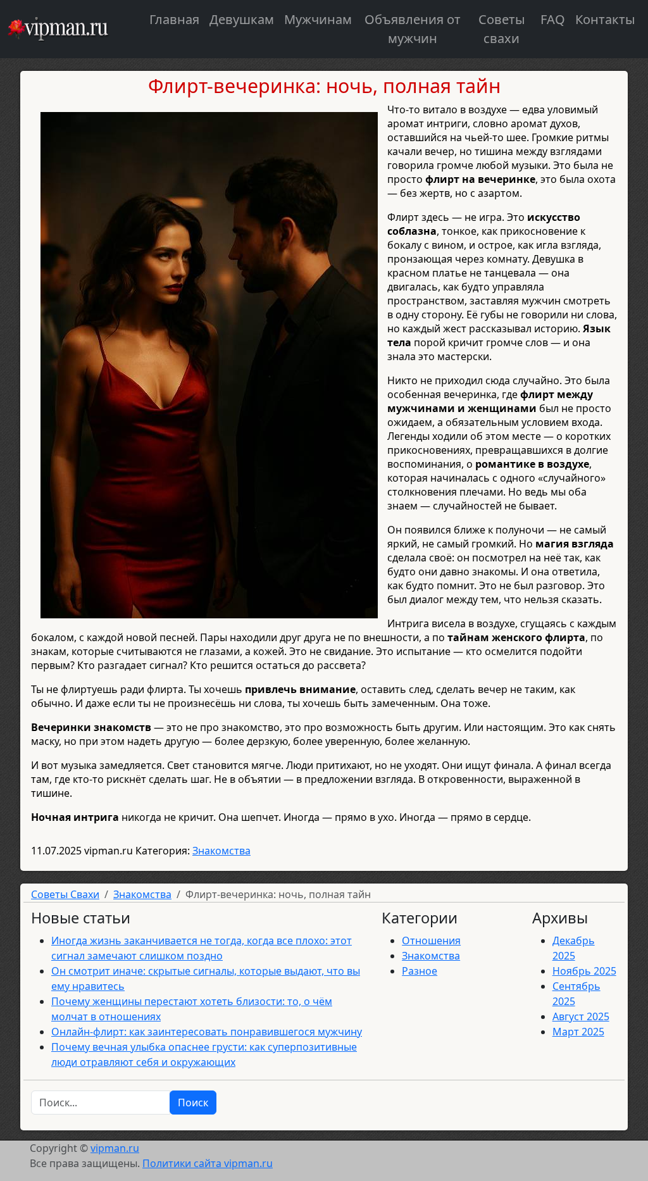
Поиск (193, 1102)
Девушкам (241, 19)
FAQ (552, 19)
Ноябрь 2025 (584, 971)
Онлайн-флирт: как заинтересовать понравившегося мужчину (206, 1032)
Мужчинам (318, 19)
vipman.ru (114, 1148)
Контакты (605, 19)
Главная (174, 19)
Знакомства (221, 851)
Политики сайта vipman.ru (207, 1163)
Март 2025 (578, 1032)
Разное (419, 971)
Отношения (431, 940)
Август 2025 (580, 1016)
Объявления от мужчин (412, 29)
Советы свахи (501, 29)
